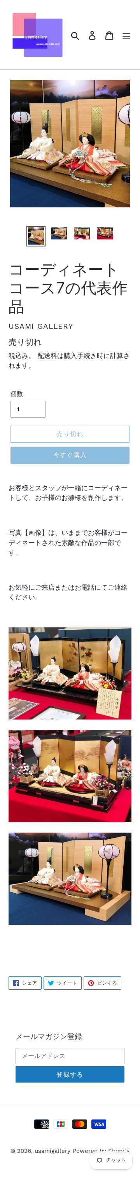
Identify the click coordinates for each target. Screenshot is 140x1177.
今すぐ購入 (70, 455)
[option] (35, 236)
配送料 (47, 356)
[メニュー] (126, 35)
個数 (16, 394)
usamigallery (52, 1150)
